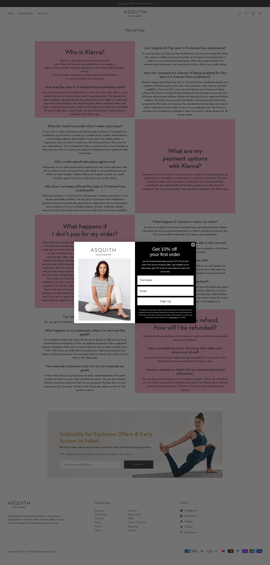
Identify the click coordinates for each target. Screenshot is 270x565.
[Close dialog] (193, 244)
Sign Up (165, 301)
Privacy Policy (174, 317)
